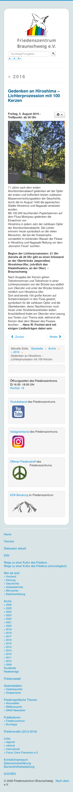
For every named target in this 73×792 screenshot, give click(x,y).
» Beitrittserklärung (14, 594)
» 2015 (7, 643)
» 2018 (7, 633)
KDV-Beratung (19, 495)
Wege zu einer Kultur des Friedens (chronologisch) (35, 566)
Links (7, 738)
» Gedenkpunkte (13, 689)
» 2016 (7, 640)
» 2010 (7, 661)
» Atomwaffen (11, 703)
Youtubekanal (18, 401)
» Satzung (9, 580)
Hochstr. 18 (17, 388)
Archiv (8, 601)
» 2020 (7, 625)
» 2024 (7, 611)
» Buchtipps (10, 724)
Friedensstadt (12, 678)
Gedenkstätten (13, 685)
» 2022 (7, 618)
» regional (9, 742)
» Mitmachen (11, 590)
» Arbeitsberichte (13, 587)
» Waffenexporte (13, 706)
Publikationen (12, 717)
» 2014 (7, 647)
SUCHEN (10, 773)
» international (12, 749)
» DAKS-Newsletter (14, 710)
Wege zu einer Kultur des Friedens (25, 562)
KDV (7, 555)
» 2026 (7, 604)
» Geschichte (11, 583)
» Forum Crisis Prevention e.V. (21, 752)
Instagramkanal (19, 431)
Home (7, 534)
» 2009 (7, 664)
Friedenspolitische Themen (20, 699)
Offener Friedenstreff (23, 461)
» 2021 (7, 622)
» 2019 (7, 629)
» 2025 (7, 608)
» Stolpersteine (12, 692)
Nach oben (62, 781)
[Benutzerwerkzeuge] (59, 115)
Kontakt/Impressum (16, 759)
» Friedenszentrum (14, 721)
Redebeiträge (11, 671)
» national (9, 745)
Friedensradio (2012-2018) (20, 731)
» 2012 (7, 654)
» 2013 (7, 650)
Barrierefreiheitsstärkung (19, 766)
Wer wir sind (11, 573)
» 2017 (7, 636)
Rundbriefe (10, 668)
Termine (9, 541)
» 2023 (7, 615)
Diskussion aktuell (15, 548)
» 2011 (7, 657)
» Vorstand (10, 576)
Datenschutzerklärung (17, 763)
